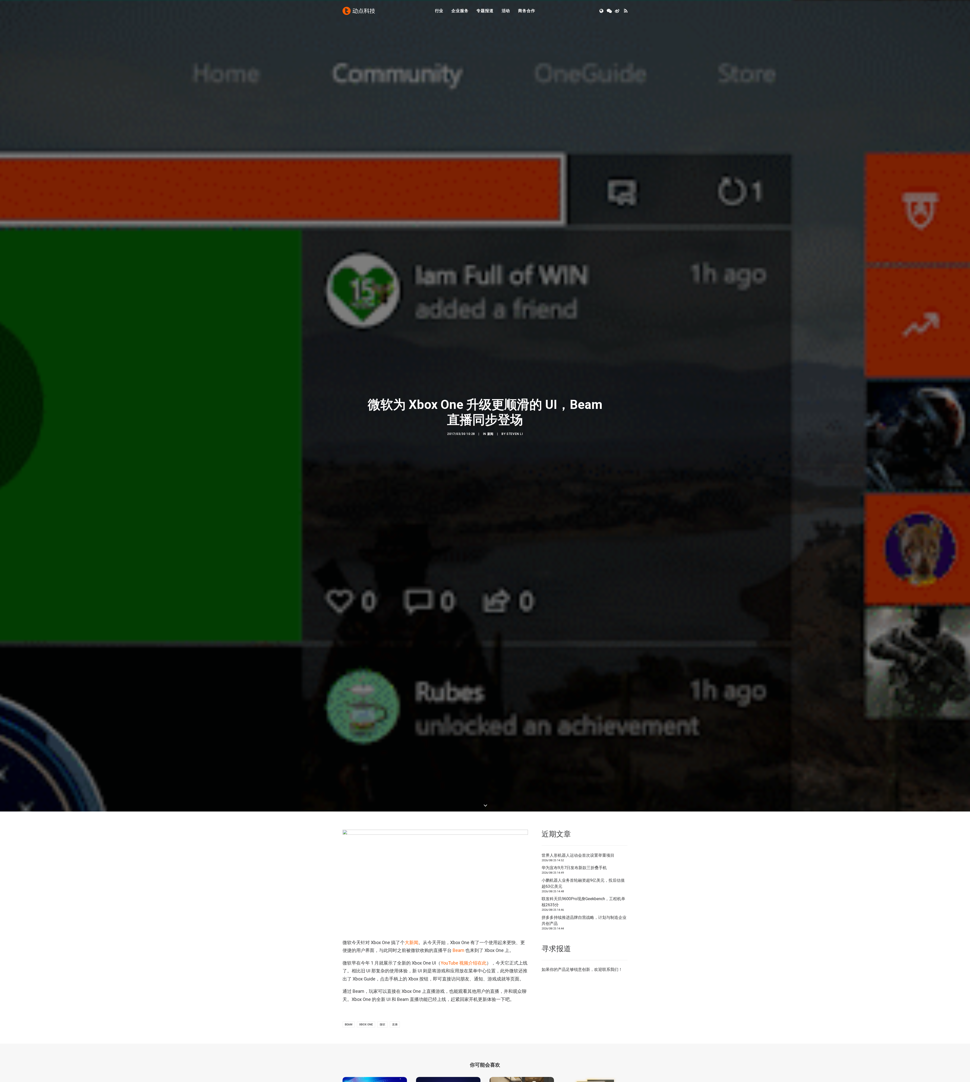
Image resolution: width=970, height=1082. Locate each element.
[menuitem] (439, 11)
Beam (458, 950)
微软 (382, 1024)
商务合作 (526, 10)
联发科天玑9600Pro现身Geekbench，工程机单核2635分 (583, 901)
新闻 (490, 434)
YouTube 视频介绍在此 (464, 963)
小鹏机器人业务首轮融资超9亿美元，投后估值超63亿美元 (583, 883)
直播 (395, 1024)
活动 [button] (506, 10)
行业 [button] (439, 10)
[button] (602, 11)
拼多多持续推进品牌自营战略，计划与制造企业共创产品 (584, 920)
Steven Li (514, 434)
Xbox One (366, 1024)
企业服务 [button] (459, 10)
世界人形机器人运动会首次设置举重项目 (578, 855)
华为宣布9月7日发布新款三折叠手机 (574, 867)
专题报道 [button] (484, 10)
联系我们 (610, 969)
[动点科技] (359, 11)
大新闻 (411, 942)
